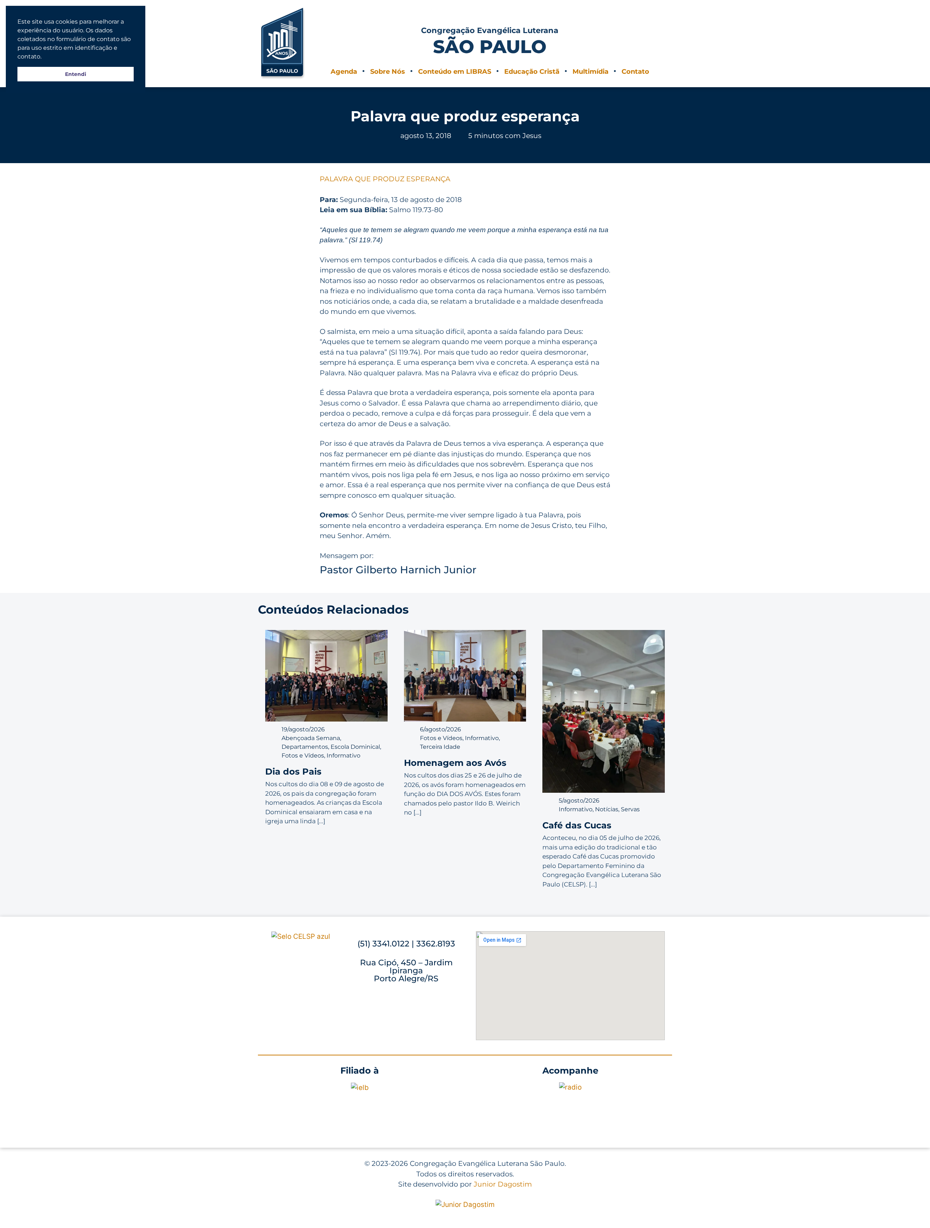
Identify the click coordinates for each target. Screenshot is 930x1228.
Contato (635, 72)
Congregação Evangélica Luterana (489, 30)
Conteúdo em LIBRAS (454, 72)
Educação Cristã (531, 72)
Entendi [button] (75, 74)
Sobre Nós (387, 72)
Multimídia (590, 72)
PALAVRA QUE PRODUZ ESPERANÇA (385, 179)
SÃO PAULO (489, 47)
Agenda (344, 72)
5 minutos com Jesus (504, 136)
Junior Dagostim (503, 1184)
